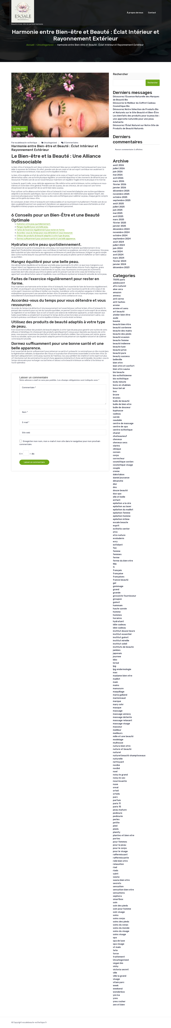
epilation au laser (122, 506)
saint (115, 873)
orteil (116, 790)
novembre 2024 (121, 232)
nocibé (116, 768)
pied (115, 826)
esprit (116, 525)
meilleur (117, 730)
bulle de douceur (122, 407)
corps (116, 455)
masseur (117, 727)
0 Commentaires (70, 143)
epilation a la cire (122, 503)
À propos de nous (135, 13)
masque (117, 707)
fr (114, 567)
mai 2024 (118, 251)
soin (115, 902)
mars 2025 (118, 219)
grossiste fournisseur (124, 596)
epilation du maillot (123, 509)
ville (115, 972)
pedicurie (118, 816)
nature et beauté (122, 749)
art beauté (119, 311)
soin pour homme (122, 909)
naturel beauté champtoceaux (129, 755)
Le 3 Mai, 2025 (19, 129)
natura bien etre (122, 746)
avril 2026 (118, 178)
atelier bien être (121, 315)
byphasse (118, 410)
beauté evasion (121, 337)
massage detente (122, 717)
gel (114, 583)
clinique (117, 449)
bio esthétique (121, 378)
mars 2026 (118, 181)
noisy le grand (120, 774)
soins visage (119, 934)
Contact (152, 13)
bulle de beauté (121, 401)
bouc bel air (119, 388)
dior (115, 484)
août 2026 (118, 165)
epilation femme (121, 513)
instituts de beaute (123, 647)
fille (115, 564)
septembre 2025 (122, 200)
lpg (114, 666)
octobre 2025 (120, 197)
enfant (116, 500)
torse (116, 953)
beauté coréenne (122, 327)
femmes (117, 554)
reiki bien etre (120, 861)
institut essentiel (122, 634)
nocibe (116, 765)
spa (115, 937)
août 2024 (118, 242)
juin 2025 (118, 210)
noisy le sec (119, 778)
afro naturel (119, 286)
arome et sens (120, 308)
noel (115, 771)
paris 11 (117, 803)
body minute (119, 382)
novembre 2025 (121, 194)
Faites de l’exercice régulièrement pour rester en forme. (41, 230)
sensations (119, 893)
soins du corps (120, 925)
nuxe (115, 784)
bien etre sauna (121, 369)
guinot (116, 602)
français (117, 570)
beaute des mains (122, 330)
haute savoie (120, 608)
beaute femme (121, 340)
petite (116, 822)
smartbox (118, 899)
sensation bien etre (123, 889)
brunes (116, 398)
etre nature (119, 535)
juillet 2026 (119, 168)
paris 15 (117, 806)
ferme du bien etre (123, 560)
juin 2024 (118, 248)
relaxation (118, 864)
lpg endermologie (122, 669)
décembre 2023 (121, 267)
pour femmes (120, 841)
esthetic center (121, 529)
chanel (116, 433)
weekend (118, 988)
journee (117, 656)
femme (116, 551)
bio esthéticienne (122, 375)
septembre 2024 (122, 238)
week (115, 985)
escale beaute (120, 522)
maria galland (120, 695)
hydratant (118, 621)
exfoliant (118, 544)
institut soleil (120, 643)
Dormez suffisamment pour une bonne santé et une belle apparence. (46, 239)
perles (116, 819)
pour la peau (119, 845)
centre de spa (120, 426)
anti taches (119, 302)
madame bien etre (122, 675)
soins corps (119, 918)
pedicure (117, 813)
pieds (116, 829)
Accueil (30, 44)
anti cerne (118, 299)
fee (115, 548)
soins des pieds (121, 921)
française (118, 573)
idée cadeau (119, 624)
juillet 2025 (119, 206)
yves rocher (119, 1001)
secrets (117, 883)
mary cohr (118, 704)
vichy (115, 966)
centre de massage (123, 423)
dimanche (118, 481)
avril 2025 (118, 216)
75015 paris (119, 279)
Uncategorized (45, 44)
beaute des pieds (122, 334)
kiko (115, 659)
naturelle (118, 758)
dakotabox (118, 474)
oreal (115, 787)
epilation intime (121, 519)
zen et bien (119, 1004)
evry (115, 541)
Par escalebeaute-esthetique (24, 143)
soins (115, 915)
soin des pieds (120, 905)
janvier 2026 (119, 187)
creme (116, 471)
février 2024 (119, 261)
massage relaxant (122, 720)
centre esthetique (123, 429)
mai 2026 (118, 175)
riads (115, 870)
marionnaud (119, 698)
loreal (116, 663)
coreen (116, 452)
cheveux (117, 439)
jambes (117, 650)
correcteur (119, 458)
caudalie (117, 420)
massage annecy (122, 714)
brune (116, 394)
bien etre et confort (123, 366)
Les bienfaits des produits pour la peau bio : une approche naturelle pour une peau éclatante (136, 118)
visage (116, 979)
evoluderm (118, 538)
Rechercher (120, 74)
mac (115, 672)
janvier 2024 (119, 264)
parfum (117, 800)
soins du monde (121, 928)
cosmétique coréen (123, 461)
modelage (118, 739)
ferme (116, 557)
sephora (117, 896)
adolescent (119, 283)
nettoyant (118, 762)
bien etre (118, 362)
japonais (117, 653)
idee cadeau (119, 628)
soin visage (119, 912)
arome (116, 305)
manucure (118, 688)
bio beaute (118, 372)
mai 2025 (118, 213)
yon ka (116, 995)
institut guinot (121, 637)
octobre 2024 (120, 235)
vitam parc (118, 982)
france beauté (120, 580)
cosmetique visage (123, 465)
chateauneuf (120, 436)
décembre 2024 (121, 229)
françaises (118, 576)
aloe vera (118, 289)
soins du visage (121, 931)
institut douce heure (124, 631)
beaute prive (120, 350)
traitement (119, 956)
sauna (116, 877)
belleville (117, 359)
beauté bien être (122, 324)
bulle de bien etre (122, 404)
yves (115, 998)
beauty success (121, 356)
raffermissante (121, 857)
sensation (118, 886)
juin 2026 (118, 171)
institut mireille (121, 640)
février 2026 (119, 184)
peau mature (120, 810)
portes (116, 838)
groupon (117, 599)
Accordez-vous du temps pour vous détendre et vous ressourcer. (45, 233)
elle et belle (119, 497)
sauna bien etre (121, 880)
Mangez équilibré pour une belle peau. (32, 227)
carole (116, 417)
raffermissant (120, 854)
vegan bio (118, 963)
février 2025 (119, 222)
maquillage (118, 691)
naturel (117, 752)
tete (115, 950)
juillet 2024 (119, 245)
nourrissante (120, 781)
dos (115, 487)
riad (115, 867)
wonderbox (119, 992)
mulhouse (118, 742)
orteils (116, 794)
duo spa (117, 493)
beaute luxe (119, 346)
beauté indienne (121, 343)
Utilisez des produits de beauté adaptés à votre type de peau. (43, 236)
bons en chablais (122, 385)
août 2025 (118, 203)
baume (116, 321)
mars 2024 (118, 258)
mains (116, 685)
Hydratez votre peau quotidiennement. (34, 224)
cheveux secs (120, 442)
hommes (117, 615)
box (115, 391)
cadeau (117, 414)
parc (115, 797)
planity (116, 832)
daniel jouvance (121, 477)
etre (115, 532)
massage (118, 711)
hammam (118, 605)
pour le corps (120, 848)
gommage (118, 586)
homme (117, 612)
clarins (116, 445)
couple (116, 468)
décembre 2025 (121, 190)
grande (117, 592)
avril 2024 (118, 254)
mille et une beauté (123, 736)
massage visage (121, 723)
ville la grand (119, 976)
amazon (117, 292)
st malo (117, 947)
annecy (117, 295)
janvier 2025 (119, 226)
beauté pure (119, 353)
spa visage (118, 944)
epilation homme (122, 516)
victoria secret (121, 969)
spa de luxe (119, 941)
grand (116, 589)
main (115, 682)
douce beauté (120, 490)
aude (115, 318)
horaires (117, 618)
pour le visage (120, 851)
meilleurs (118, 733)
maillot (116, 679)
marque (117, 701)
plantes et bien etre (123, 835)
